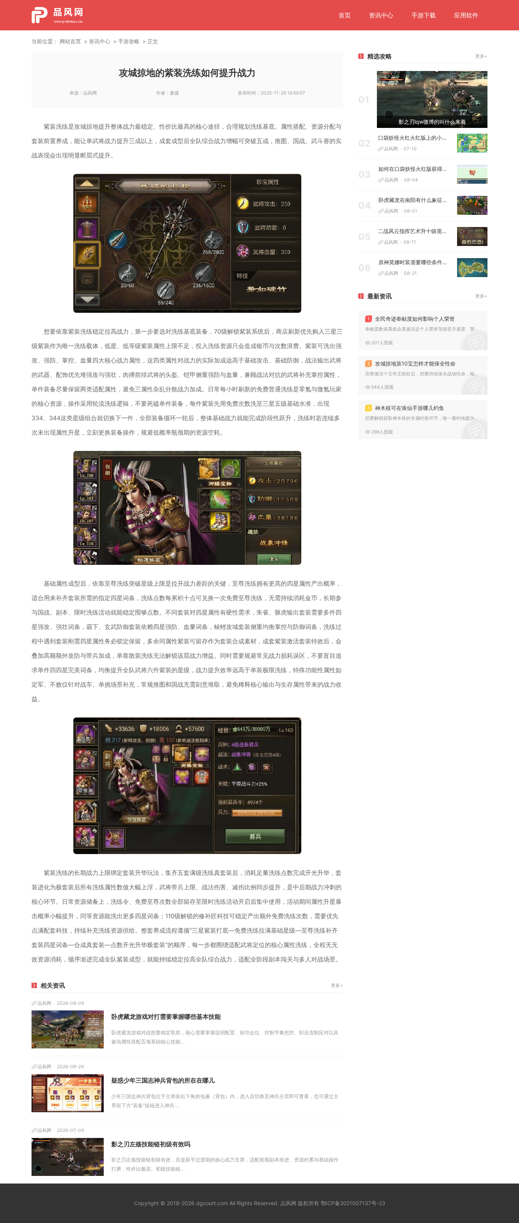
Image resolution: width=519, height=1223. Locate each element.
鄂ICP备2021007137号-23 (353, 1203)
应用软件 (466, 15)
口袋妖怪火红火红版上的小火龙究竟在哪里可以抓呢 (414, 137)
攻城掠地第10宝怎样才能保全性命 (411, 363)
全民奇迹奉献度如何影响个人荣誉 (411, 318)
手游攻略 (128, 41)
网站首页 (70, 41)
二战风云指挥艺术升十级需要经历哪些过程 (414, 231)
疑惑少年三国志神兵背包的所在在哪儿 (163, 1080)
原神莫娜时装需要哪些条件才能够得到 (414, 262)
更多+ (337, 985)
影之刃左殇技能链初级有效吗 (150, 1144)
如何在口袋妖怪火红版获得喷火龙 (414, 168)
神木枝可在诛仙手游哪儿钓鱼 (405, 408)
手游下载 (423, 15)
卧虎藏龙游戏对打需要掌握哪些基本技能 (166, 1016)
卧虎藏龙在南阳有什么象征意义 (414, 200)
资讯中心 (381, 15)
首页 (345, 15)
